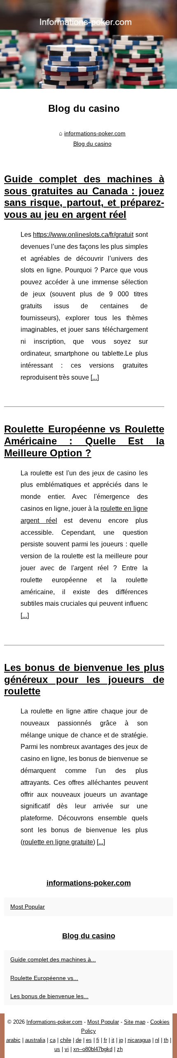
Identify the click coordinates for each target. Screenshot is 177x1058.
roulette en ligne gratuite (58, 841)
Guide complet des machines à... (53, 959)
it (113, 1040)
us (57, 1049)
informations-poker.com (95, 133)
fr (105, 1040)
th (166, 1040)
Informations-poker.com (54, 1022)
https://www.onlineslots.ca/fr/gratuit (83, 234)
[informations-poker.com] (88, 44)
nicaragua (139, 1040)
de (79, 1040)
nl (157, 1040)
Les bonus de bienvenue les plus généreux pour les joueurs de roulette (84, 679)
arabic (13, 1040)
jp (121, 1040)
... (94, 377)
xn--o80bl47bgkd (92, 1049)
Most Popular (27, 906)
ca (53, 1040)
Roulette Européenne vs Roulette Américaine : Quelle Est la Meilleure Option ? (84, 440)
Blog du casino (92, 143)
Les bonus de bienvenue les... (49, 996)
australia (35, 1040)
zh (120, 1049)
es (89, 1040)
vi (67, 1049)
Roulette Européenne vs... (44, 978)
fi (97, 1040)
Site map (134, 1022)
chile (65, 1040)
